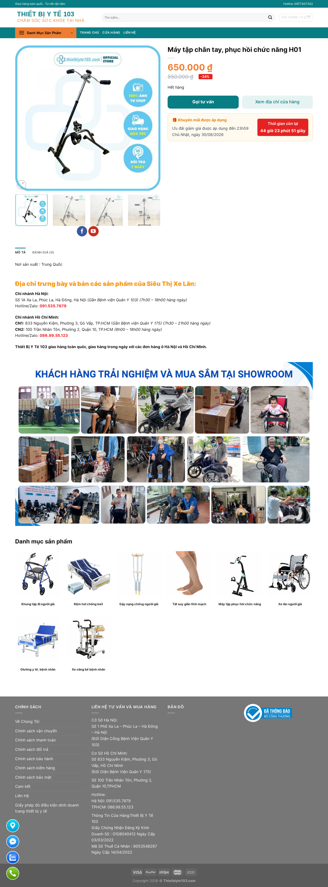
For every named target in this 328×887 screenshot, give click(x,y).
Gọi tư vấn (203, 101)
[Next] (151, 118)
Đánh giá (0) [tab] (43, 252)
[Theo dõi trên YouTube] (93, 231)
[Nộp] (270, 17)
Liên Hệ (22, 795)
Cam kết (22, 786)
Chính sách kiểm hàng (35, 767)
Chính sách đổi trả (31, 749)
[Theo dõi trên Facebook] (82, 231)
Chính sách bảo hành (34, 758)
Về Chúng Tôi (27, 721)
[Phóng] (21, 185)
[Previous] (24, 118)
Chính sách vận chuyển (36, 730)
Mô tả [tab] (20, 252)
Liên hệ (129, 32)
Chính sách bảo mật (33, 777)
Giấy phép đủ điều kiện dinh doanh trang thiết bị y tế (47, 808)
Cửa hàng (111, 32)
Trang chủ (89, 32)
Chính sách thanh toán (35, 740)
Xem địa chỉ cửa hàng (277, 101)
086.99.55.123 (54, 335)
